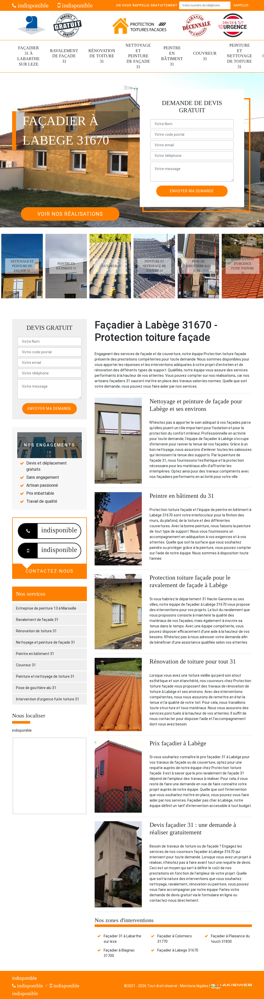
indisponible (32, 5)
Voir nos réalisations (70, 214)
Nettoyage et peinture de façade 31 (138, 56)
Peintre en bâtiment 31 (172, 56)
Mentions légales (194, 986)
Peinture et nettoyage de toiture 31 (239, 56)
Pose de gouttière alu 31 (36, 688)
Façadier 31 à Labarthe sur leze (28, 56)
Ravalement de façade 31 (64, 56)
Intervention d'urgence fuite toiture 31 (47, 699)
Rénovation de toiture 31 (101, 56)
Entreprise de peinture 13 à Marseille (46, 608)
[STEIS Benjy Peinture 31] (139, 25)
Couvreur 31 (205, 56)
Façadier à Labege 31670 (177, 950)
